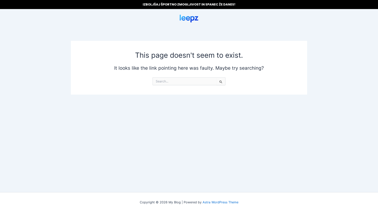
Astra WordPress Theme (220, 202)
